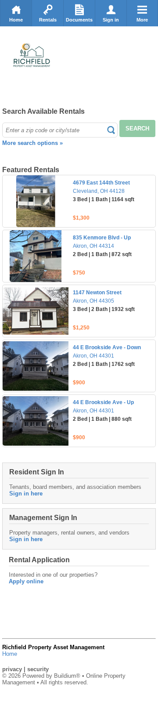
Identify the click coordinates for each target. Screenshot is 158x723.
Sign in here (26, 493)
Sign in (111, 19)
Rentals (48, 19)
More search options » (32, 143)
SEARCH (137, 128)
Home (16, 19)
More (142, 19)
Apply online (26, 581)
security (38, 669)
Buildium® (67, 675)
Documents (79, 19)
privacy (12, 669)
